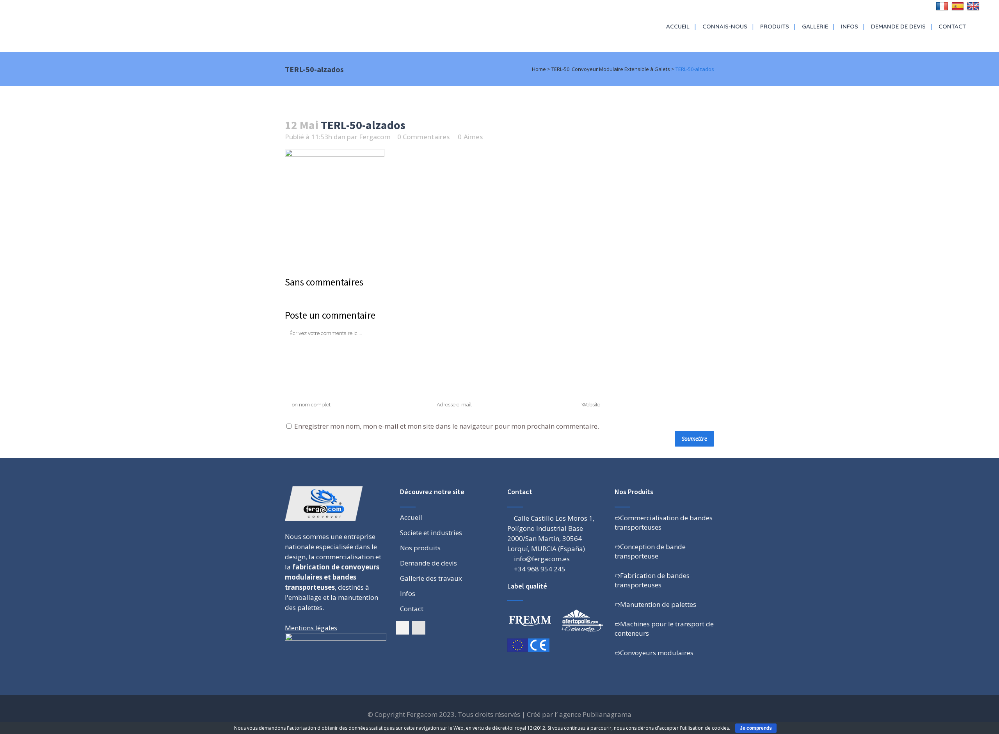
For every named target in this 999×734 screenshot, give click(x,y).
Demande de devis (428, 563)
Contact (411, 609)
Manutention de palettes (658, 604)
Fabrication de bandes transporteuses (652, 580)
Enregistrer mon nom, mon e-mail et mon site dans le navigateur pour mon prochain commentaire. (446, 426)
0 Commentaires (423, 136)
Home (539, 69)
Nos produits (420, 548)
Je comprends (756, 728)
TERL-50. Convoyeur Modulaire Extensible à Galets (610, 69)
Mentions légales (311, 627)
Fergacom (375, 136)
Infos (407, 593)
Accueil (411, 517)
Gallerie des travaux (431, 578)
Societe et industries (431, 532)
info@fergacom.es (542, 558)
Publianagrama (607, 714)
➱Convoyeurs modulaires (654, 652)
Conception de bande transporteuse (650, 551)
